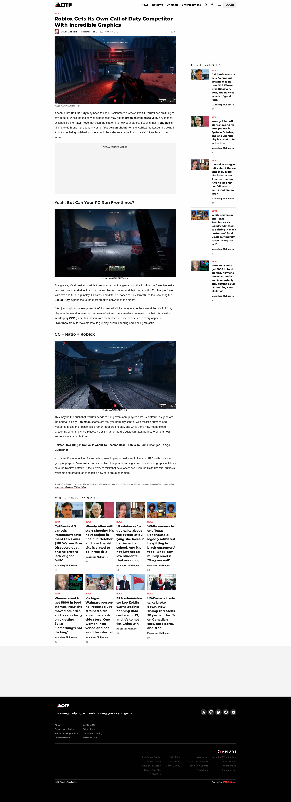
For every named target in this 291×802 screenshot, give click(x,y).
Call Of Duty (79, 113)
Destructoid (229, 761)
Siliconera (174, 761)
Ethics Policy (90, 729)
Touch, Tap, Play (152, 770)
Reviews (157, 4)
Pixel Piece (82, 122)
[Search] (206, 5)
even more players (126, 417)
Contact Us (89, 725)
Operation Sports (198, 765)
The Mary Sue (228, 765)
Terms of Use (90, 737)
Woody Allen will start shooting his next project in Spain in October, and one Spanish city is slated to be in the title (99, 539)
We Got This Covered (196, 761)
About (58, 725)
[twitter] (218, 712)
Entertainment (191, 4)
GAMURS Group (229, 782)
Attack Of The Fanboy (224, 757)
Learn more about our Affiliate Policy (70, 487)
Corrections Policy (64, 729)
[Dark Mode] (213, 5)
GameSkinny (173, 765)
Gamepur (202, 757)
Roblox (150, 113)
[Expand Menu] (219, 5)
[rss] (204, 712)
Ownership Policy (92, 733)
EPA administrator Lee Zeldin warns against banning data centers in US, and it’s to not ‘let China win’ (129, 611)
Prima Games (153, 761)
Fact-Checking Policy (66, 733)
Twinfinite (174, 757)
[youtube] (233, 712)
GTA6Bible (155, 774)
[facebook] (226, 712)
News (145, 4)
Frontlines (163, 122)
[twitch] (211, 712)
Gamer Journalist (151, 765)
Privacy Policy (62, 737)
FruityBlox (202, 770)
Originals (172, 4)
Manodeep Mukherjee (66, 565)
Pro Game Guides (151, 757)
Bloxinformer (229, 770)
